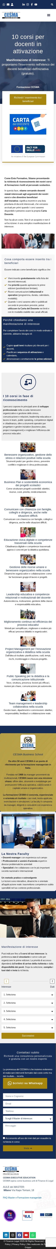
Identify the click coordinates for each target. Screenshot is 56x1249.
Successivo (28, 1035)
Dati (52, 986)
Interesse (6, 986)
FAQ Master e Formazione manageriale (22, 1197)
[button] (52, 4)
